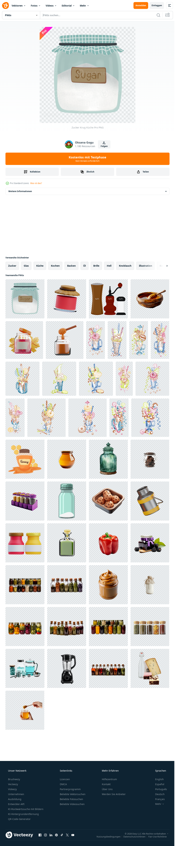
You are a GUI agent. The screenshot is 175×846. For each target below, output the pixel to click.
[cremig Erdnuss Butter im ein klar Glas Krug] (108, 584)
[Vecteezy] (5, 5)
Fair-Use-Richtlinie (155, 836)
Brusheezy (14, 779)
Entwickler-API (16, 804)
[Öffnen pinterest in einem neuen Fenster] (56, 834)
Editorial (67, 5)
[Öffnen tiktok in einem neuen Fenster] (61, 834)
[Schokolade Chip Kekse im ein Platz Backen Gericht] (108, 501)
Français (158, 799)
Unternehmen (16, 794)
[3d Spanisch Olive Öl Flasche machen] (66, 542)
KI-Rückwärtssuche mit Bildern (25, 809)
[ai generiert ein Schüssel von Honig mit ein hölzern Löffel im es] (150, 298)
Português (159, 789)
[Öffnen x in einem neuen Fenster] (67, 834)
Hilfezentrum (109, 779)
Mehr (83, 5)
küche (39, 265)
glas (26, 265)
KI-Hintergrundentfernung (23, 814)
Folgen (102, 146)
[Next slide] (161, 266)
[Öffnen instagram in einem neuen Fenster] (45, 834)
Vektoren (17, 5)
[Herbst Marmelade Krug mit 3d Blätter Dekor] (24, 340)
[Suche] (156, 15)
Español (157, 784)
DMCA (62, 784)
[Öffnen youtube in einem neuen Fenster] (72, 834)
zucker (12, 265)
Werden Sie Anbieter (113, 794)
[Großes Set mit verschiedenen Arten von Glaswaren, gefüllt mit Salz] (108, 298)
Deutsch (157, 794)
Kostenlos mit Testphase (86, 158)
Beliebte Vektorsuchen (72, 794)
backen (71, 265)
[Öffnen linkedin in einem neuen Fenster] (51, 834)
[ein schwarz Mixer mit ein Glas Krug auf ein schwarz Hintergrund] (66, 668)
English (157, 779)
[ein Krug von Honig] (24, 459)
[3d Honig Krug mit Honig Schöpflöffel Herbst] (64, 340)
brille (96, 265)
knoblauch (125, 265)
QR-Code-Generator (19, 819)
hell (109, 265)
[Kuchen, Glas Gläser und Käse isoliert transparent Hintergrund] (150, 668)
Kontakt (106, 784)
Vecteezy (13, 784)
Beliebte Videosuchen (71, 804)
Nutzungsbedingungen (106, 836)
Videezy (12, 789)
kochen (55, 265)
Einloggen (154, 5)
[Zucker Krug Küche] (24, 298)
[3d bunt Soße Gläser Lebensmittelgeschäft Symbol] (24, 542)
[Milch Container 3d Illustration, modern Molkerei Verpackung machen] (150, 501)
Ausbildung (14, 799)
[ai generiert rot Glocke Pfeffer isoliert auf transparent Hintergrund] (108, 542)
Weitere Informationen (20, 191)
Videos (49, 5)
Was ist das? (36, 183)
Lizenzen (64, 779)
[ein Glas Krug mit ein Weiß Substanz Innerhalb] (66, 501)
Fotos (34, 5)
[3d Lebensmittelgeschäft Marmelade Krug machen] (66, 298)
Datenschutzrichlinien (132, 836)
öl (84, 265)
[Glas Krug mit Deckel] (108, 459)
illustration (145, 265)
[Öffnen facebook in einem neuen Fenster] (40, 834)
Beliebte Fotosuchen (71, 799)
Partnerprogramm (69, 789)
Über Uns (107, 789)
